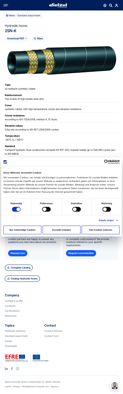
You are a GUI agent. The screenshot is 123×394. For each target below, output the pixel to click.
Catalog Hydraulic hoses (23, 278)
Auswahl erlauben (61, 230)
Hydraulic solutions (15, 330)
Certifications (12, 310)
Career (8, 341)
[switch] (46, 209)
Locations (10, 305)
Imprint (8, 386)
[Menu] (9, 5)
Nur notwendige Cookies (22, 230)
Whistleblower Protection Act (35, 386)
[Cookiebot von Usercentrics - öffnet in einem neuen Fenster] (106, 162)
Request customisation (81, 253)
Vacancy (54, 386)
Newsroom (11, 315)
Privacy (16, 386)
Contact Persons (53, 330)
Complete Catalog (20, 267)
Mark (40, 38)
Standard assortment (16, 335)
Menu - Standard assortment (24, 15)
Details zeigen (106, 220)
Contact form (51, 335)
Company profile (14, 300)
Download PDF (16, 38)
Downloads (11, 345)
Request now (17, 253)
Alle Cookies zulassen (100, 230)
